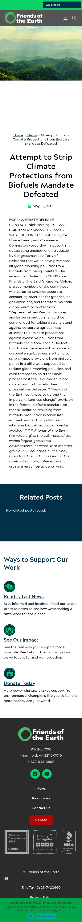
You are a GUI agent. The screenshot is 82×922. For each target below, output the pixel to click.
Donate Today (19, 683)
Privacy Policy (41, 897)
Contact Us (41, 808)
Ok (31, 916)
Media (32, 135)
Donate (41, 820)
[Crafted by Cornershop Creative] (7, 878)
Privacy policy (46, 916)
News (41, 788)
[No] (77, 910)
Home (18, 135)
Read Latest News (24, 596)
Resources (41, 798)
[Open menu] (65, 17)
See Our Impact (21, 640)
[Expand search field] (74, 17)
